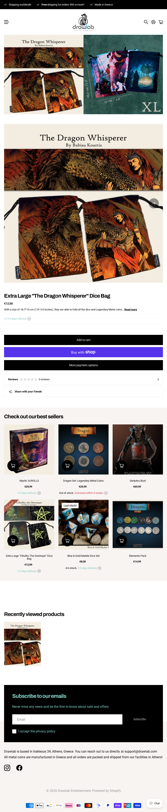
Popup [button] (29, 319)
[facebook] (19, 768)
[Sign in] (153, 22)
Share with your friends (28, 391)
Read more (130, 309)
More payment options (83, 365)
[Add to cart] (13, 465)
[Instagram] (7, 768)
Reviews (29, 379)
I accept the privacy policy (36, 731)
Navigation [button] (6, 22)
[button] (154, 203)
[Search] (146, 22)
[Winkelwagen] (161, 22)
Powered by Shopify (106, 791)
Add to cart (84, 340)
